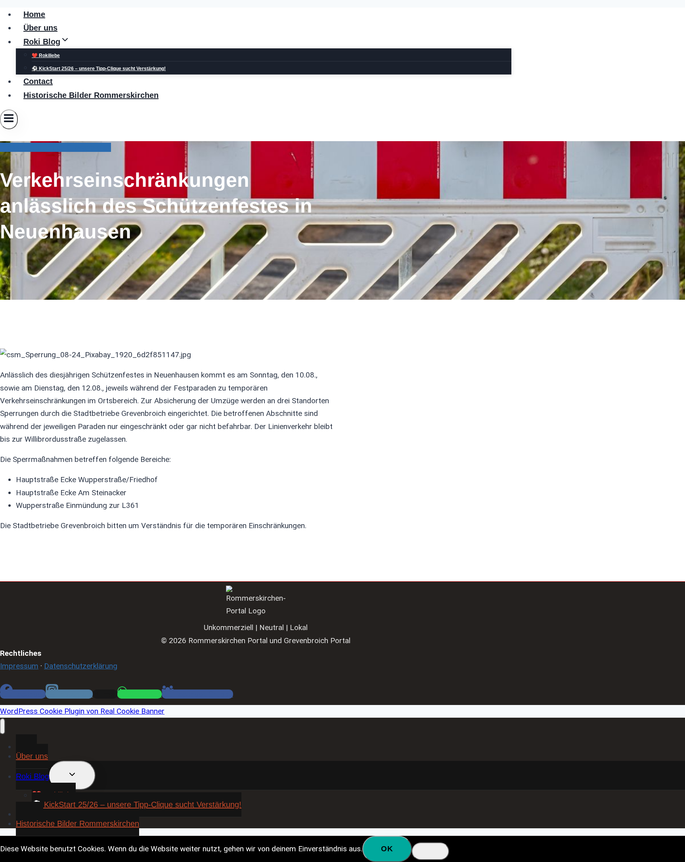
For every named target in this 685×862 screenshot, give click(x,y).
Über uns (40, 27)
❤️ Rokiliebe (46, 55)
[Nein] (430, 851)
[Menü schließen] (2, 726)
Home (34, 14)
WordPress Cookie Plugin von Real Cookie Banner (82, 711)
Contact (38, 81)
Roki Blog (32, 776)
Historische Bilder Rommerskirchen (91, 95)
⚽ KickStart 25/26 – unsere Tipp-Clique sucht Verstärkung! (99, 68)
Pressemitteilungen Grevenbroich (55, 147)
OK (387, 849)
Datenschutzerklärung (80, 665)
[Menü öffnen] (9, 119)
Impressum (19, 665)
